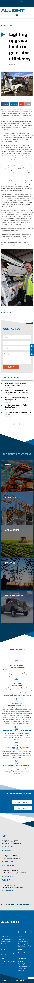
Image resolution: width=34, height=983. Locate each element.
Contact (20, 962)
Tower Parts (21, 939)
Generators (4, 944)
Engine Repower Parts (24, 946)
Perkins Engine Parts (24, 944)
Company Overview (23, 953)
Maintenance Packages (8, 953)
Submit (11, 367)
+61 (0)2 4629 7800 (10, 885)
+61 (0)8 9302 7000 (10, 841)
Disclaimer (21, 970)
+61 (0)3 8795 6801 (10, 871)
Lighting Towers (6, 939)
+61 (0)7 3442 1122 (10, 856)
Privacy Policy (22, 968)
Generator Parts (23, 942)
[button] (17, 15)
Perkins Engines (6, 942)
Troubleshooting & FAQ (8, 962)
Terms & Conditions (24, 966)
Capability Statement (24, 964)
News (19, 955)
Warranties (4, 955)
